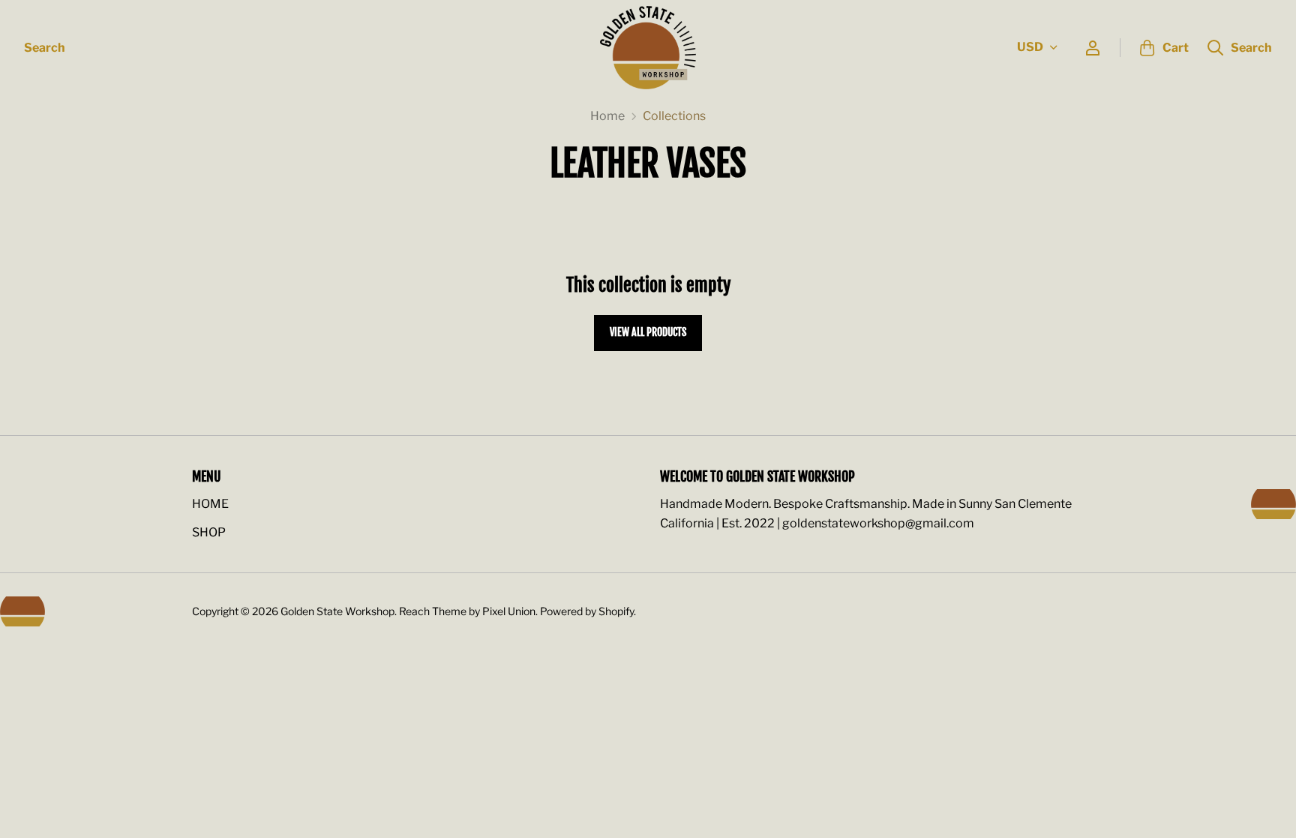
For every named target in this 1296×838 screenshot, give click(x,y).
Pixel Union (509, 611)
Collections (674, 116)
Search (44, 48)
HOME (210, 504)
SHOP (209, 532)
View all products (648, 332)
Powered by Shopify (587, 611)
